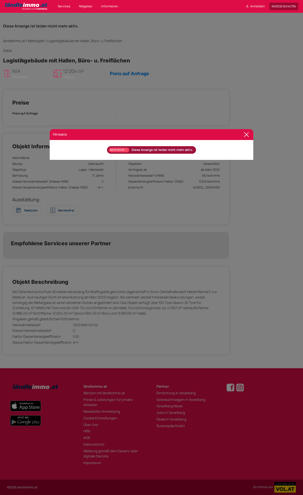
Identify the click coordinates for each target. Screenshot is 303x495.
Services (64, 6)
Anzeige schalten (284, 6)
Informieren (109, 6)
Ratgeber (86, 6)
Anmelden (257, 6)
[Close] (246, 135)
